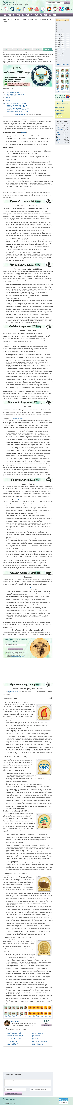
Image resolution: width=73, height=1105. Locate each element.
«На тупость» (35, 1038)
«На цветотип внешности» (38, 1040)
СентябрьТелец (62, 73)
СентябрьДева (67, 78)
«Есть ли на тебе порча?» (38, 1033)
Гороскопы (12, 12)
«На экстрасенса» (36, 1035)
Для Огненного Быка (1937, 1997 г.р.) (17, 105)
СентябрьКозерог (57, 89)
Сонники (18, 12)
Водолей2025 (21, 1016)
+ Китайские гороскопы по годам (62, 64)
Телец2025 (10, 1010)
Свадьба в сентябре (60, 113)
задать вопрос (46, 1025)
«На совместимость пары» (13, 1040)
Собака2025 (46, 1016)
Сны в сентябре (59, 116)
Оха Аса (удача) (61, 51)
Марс (58, 132)
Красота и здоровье (60, 107)
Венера (58, 131)
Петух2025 (42, 1016)
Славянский (60, 44)
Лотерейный (60, 53)
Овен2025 (6, 1010)
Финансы (7, 97)
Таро (30, 12)
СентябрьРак (57, 78)
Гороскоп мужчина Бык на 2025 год (14, 92)
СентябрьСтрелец (67, 84)
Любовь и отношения (10, 95)
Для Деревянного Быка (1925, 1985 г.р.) (18, 108)
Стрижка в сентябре (60, 109)
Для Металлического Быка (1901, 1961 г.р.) (19, 111)
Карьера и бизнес (9, 99)
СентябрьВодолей (62, 89)
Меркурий (59, 129)
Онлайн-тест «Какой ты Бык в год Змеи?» (15, 102)
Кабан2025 (50, 1016)
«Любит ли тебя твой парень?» (14, 1036)
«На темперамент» (11, 1044)
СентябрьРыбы (67, 89)
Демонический (61, 61)
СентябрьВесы (57, 84)
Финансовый (60, 40)
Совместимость (61, 12)
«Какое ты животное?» (37, 1044)
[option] (6, 10)
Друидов (59, 46)
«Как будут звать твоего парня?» (15, 1032)
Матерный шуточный (62, 49)
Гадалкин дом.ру (9, 1099)
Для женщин (60, 36)
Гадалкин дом (11, 2)
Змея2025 (50, 1010)
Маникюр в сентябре (60, 110)
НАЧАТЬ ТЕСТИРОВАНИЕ (15, 649)
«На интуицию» (36, 1036)
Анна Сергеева (15, 1021)
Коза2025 (34, 1016)
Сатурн (58, 136)
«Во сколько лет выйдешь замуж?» (15, 1035)
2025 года (23, 132)
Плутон (58, 141)
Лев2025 (22, 1010)
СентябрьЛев (62, 78)
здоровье (31, 587)
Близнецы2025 (14, 1010)
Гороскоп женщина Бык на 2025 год (14, 94)
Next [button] (71, 9)
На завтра (60, 25)
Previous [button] (2, 9)
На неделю (60, 27)
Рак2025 (18, 1010)
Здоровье (7, 100)
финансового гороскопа (17, 418)
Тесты (24, 12)
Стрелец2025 (13, 1016)
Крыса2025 (30, 1010)
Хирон (58, 142)
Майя (59, 42)
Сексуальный (60, 57)
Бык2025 (34, 1010)
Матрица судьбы (42, 12)
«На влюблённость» (12, 1041)
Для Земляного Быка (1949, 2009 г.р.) (17, 110)
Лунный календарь (67, 12)
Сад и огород (58, 114)
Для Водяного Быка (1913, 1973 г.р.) (17, 106)
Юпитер (59, 134)
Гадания (6, 12)
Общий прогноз (8, 91)
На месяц (60, 29)
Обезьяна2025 (38, 1016)
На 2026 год (60, 31)
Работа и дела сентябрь (60, 111)
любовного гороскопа (16, 344)
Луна (58, 127)
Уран (58, 137)
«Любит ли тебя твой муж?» (14, 1038)
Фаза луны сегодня (59, 106)
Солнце (58, 126)
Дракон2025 (46, 1010)
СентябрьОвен (57, 73)
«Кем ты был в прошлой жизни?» (40, 1041)
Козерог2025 (17, 1016)
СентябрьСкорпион (62, 84)
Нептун (58, 139)
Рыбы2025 (26, 1016)
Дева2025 (26, 1010)
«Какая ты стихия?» (37, 1043)
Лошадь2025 (30, 1016)
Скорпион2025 (10, 1016)
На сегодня (60, 23)
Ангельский (60, 59)
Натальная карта (49, 12)
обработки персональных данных (17, 656)
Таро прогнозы (61, 55)
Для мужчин (60, 34)
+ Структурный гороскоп (62, 91)
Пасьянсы (36, 12)
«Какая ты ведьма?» (37, 1032)
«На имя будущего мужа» (13, 1043)
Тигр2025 (38, 1010)
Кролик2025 (42, 1010)
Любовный (60, 38)
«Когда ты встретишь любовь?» (15, 1033)
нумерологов (21, 499)
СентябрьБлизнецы (67, 73)
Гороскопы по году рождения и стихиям (15, 103)
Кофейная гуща (55, 12)
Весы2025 (6, 1016)
